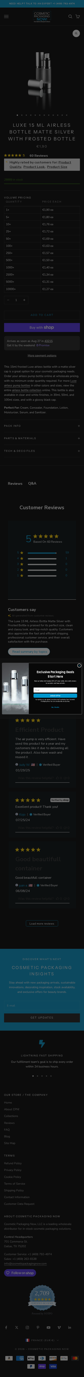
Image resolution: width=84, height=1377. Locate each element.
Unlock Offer (55, 695)
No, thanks (55, 707)
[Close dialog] (79, 665)
